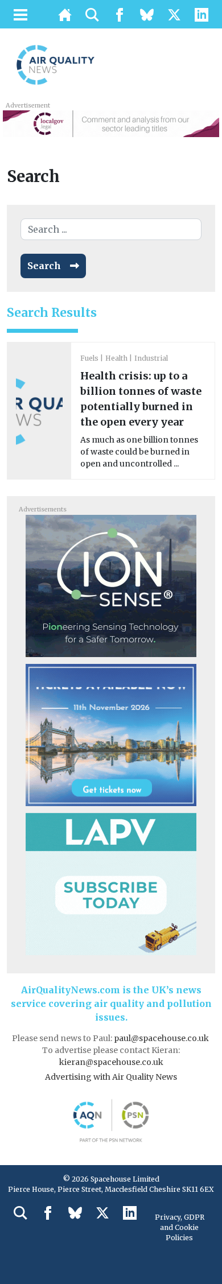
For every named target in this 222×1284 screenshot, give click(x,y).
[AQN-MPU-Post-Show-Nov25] (111, 585)
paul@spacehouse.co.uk (162, 1038)
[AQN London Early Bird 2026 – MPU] (111, 734)
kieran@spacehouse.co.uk (111, 1062)
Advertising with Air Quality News (111, 1077)
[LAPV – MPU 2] (111, 883)
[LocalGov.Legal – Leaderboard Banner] (111, 123)
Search (44, 265)
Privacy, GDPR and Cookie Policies (179, 1227)
